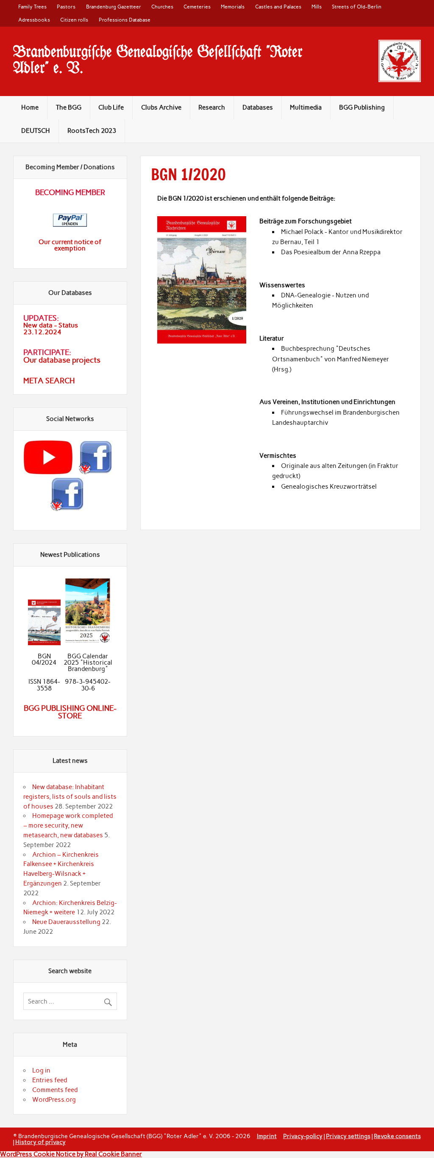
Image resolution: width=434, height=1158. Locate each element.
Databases (257, 107)
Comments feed (55, 1090)
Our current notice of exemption (70, 245)
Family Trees (32, 6)
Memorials (233, 6)
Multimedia (306, 107)
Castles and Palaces (278, 6)
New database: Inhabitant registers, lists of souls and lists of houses (70, 796)
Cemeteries (197, 6)
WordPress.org (54, 1099)
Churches (162, 6)
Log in (41, 1070)
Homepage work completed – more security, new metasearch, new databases (68, 825)
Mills (317, 6)
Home (30, 107)
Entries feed (49, 1080)
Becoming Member (70, 192)
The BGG (68, 107)
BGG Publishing (362, 107)
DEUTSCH (35, 131)
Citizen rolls (74, 20)
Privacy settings (348, 1136)
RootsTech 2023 (91, 131)
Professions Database (124, 20)
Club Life (111, 107)
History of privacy (40, 1142)
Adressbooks (34, 20)
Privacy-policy (303, 1136)
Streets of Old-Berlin (356, 6)
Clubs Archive (161, 107)
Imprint (267, 1136)
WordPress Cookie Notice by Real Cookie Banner (71, 1154)
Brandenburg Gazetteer (113, 6)
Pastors (66, 6)
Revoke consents (397, 1136)
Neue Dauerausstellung (66, 922)
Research (211, 107)
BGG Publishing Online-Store (70, 712)
